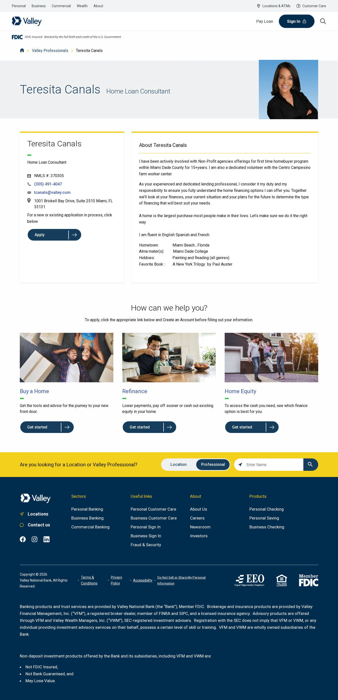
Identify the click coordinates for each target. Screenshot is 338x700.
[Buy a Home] (66, 357)
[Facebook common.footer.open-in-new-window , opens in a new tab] (23, 539)
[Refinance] (169, 357)
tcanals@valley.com (52, 192)
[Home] (22, 50)
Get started (37, 427)
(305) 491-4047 (48, 184)
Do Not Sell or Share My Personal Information (181, 580)
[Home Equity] (271, 357)
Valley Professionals (50, 50)
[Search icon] (323, 21)
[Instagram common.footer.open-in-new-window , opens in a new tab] (35, 539)
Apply (40, 234)
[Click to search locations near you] (240, 464)
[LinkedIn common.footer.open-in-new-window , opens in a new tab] (46, 539)
